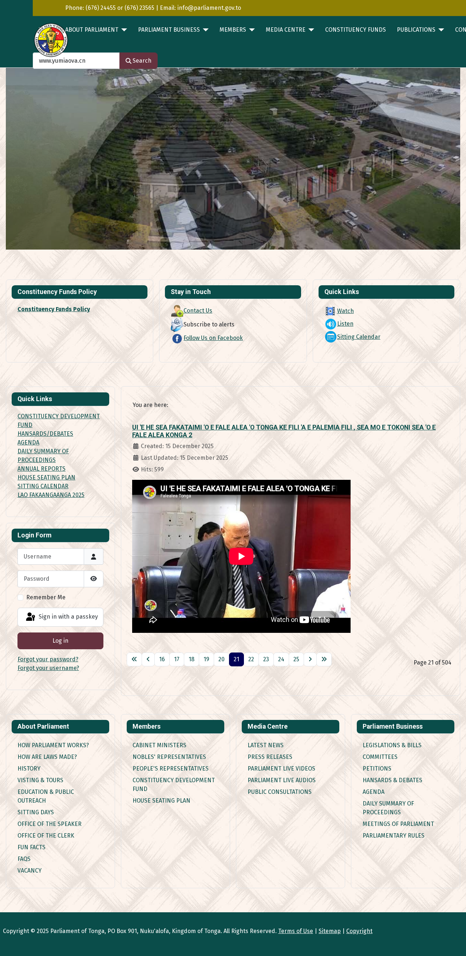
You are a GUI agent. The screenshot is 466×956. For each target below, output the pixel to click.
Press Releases (270, 756)
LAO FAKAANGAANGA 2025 (50, 494)
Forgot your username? (48, 668)
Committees (380, 756)
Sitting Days (35, 812)
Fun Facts (31, 847)
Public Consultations (280, 791)
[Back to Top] (453, 942)
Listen (345, 323)
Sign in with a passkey (67, 616)
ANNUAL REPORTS (41, 468)
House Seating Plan (161, 800)
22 (251, 659)
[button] (438, 159)
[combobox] (76, 60)
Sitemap (330, 931)
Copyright (359, 931)
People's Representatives (171, 768)
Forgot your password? (47, 659)
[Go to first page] (134, 659)
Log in (60, 640)
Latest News (266, 745)
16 (162, 659)
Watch (345, 310)
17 (176, 659)
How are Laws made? (47, 756)
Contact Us (197, 310)
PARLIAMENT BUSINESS (169, 29)
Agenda (373, 791)
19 (206, 659)
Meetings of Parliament (398, 823)
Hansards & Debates (392, 780)
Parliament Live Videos (281, 768)
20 (221, 659)
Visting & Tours (40, 780)
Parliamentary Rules (393, 835)
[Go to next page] (310, 659)
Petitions (377, 768)
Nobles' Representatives (169, 756)
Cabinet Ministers (159, 745)
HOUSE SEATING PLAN (46, 477)
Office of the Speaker (49, 823)
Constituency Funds (355, 29)
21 (236, 659)
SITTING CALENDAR (42, 486)
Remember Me (46, 597)
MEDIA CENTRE (285, 29)
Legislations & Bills (392, 745)
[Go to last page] (324, 659)
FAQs (24, 858)
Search (142, 60)
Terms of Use (295, 931)
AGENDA (28, 442)
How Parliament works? (53, 745)
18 (191, 659)
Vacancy (29, 870)
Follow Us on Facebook (213, 337)
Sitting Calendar (358, 336)
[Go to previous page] (148, 659)
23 (266, 659)
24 (281, 659)
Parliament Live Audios (282, 780)
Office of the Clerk (45, 835)
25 (296, 659)
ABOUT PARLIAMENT (91, 29)
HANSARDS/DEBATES (45, 433)
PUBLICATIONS (416, 29)
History (28, 768)
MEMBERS (233, 29)
